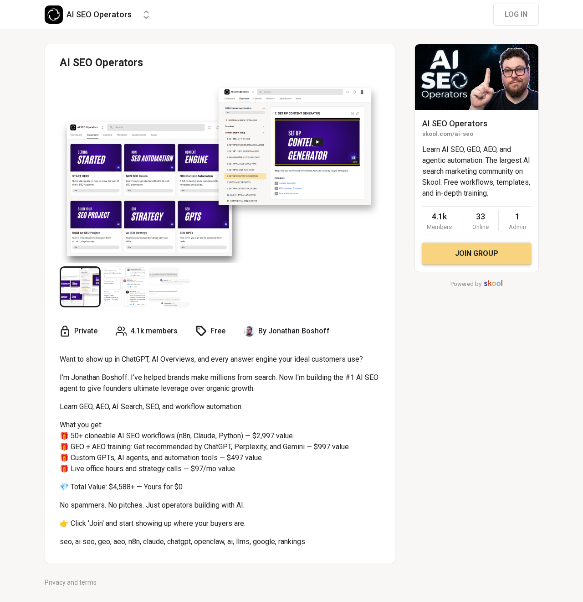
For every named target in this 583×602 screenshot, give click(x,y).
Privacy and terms (71, 582)
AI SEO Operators (454, 123)
